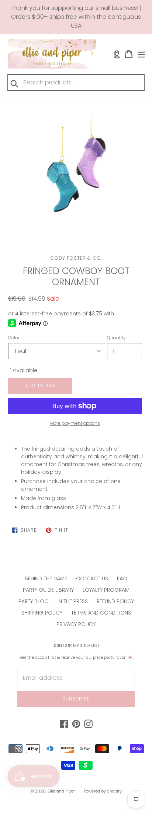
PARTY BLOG (33, 601)
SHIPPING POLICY (41, 612)
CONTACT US (92, 578)
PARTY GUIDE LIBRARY (48, 590)
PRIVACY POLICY (76, 624)
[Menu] (141, 54)
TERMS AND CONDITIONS (101, 612)
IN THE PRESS (73, 601)
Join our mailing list (76, 645)
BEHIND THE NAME (46, 578)
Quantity (116, 338)
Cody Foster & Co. (76, 258)
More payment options (75, 423)
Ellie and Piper (61, 791)
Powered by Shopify (103, 791)
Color (13, 338)
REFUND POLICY (115, 601)
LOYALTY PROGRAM (106, 590)
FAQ (122, 578)
